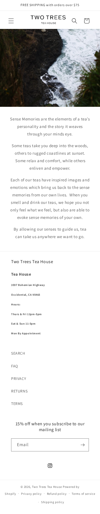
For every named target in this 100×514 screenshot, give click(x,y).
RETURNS (19, 391)
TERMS (17, 403)
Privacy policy (31, 494)
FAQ (14, 366)
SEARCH (18, 353)
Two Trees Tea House (47, 487)
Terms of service (83, 494)
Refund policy (57, 494)
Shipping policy (52, 502)
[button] (11, 21)
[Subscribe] (82, 444)
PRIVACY (18, 378)
